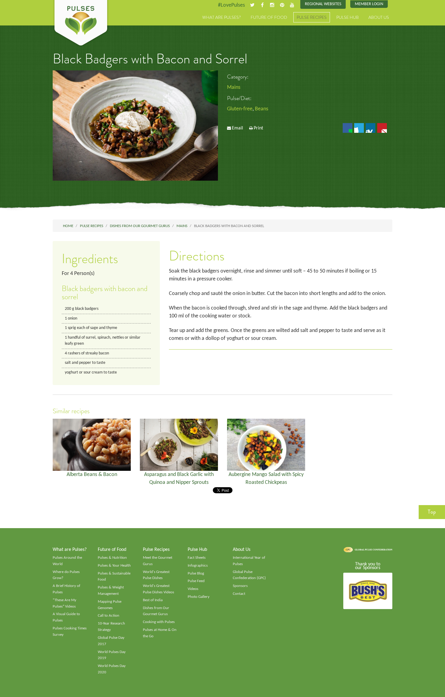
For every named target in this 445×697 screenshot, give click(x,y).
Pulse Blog (196, 573)
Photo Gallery (198, 597)
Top (432, 511)
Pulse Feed (196, 581)
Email (237, 128)
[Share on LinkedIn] (370, 128)
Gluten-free (239, 109)
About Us (378, 17)
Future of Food (269, 17)
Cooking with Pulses (159, 622)
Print (258, 128)
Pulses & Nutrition (112, 558)
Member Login (369, 4)
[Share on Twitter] (359, 128)
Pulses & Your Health (114, 566)
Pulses (81, 23)
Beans (261, 109)
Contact (239, 594)
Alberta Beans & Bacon (92, 475)
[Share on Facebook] (347, 128)
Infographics (198, 566)
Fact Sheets (197, 558)
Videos (193, 589)
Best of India (153, 600)
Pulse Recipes (312, 17)
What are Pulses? (221, 17)
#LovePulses (231, 5)
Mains (233, 87)
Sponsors (240, 586)
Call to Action (108, 616)
